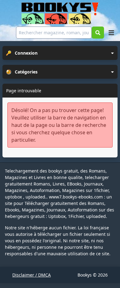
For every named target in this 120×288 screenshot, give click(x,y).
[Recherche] (98, 33)
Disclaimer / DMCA (31, 275)
